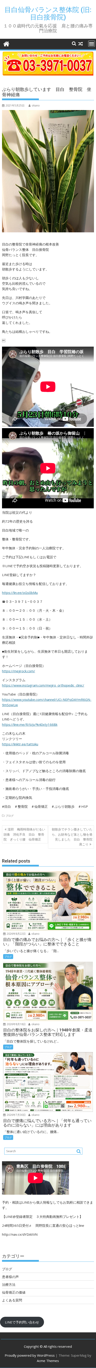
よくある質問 (12, 1300)
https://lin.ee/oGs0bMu (20, 592)
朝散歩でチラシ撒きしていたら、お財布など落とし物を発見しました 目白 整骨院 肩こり (73, 836)
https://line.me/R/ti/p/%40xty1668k (29, 724)
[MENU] (91, 44)
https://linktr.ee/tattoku (20, 744)
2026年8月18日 (16, 1024)
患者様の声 (10, 1276)
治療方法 (8, 1284)
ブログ (10, 816)
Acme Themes (48, 1360)
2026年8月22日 (16, 934)
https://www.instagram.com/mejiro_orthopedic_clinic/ (43, 685)
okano (36, 105)
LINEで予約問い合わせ (22, 1322)
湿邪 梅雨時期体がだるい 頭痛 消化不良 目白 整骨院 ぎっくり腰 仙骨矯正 (26, 834)
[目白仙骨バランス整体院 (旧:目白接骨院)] (6, 43)
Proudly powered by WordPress (30, 1355)
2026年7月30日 (16, 1115)
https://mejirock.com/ (18, 671)
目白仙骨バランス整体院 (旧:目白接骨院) (47, 13)
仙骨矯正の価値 (13, 1292)
